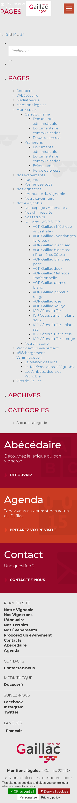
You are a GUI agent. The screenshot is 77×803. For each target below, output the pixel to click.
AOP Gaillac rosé (47, 301)
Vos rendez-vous (38, 184)
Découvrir (13, 684)
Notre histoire (37, 343)
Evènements (43, 166)
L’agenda (32, 180)
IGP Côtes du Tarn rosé (52, 334)
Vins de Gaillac (28, 381)
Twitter (11, 712)
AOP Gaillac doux (47, 269)
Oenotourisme (37, 114)
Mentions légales (31, 105)
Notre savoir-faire (39, 198)
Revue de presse (47, 138)
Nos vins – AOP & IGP (42, 222)
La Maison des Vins (41, 362)
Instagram (14, 707)
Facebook (13, 702)
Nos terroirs (35, 217)
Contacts (24, 91)
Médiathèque (28, 100)
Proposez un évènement (37, 348)
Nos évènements (30, 175)
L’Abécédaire (27, 95)
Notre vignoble (29, 203)
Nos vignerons (28, 189)
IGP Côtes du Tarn (48, 311)
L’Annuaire (14, 620)
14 (14, 34)
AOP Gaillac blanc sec (51, 245)
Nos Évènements (20, 630)
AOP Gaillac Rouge (49, 306)
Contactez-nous (19, 668)
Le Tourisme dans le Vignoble (50, 367)
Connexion (13, 8)
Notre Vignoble (18, 610)
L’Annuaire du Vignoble (45, 194)
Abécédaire (15, 645)
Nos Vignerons (18, 615)
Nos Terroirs (16, 625)
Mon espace (16, 3)
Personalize (28, 797)
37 (22, 34)
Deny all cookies (55, 791)
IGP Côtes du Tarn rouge (54, 339)
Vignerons (34, 142)
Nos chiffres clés (38, 212)
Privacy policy (50, 797)
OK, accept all (23, 791)
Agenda (11, 650)
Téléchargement (30, 353)
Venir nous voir (29, 357)
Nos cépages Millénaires (46, 208)
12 (6, 34)
